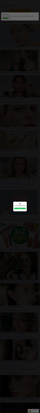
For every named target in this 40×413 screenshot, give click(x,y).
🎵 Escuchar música (20, 208)
